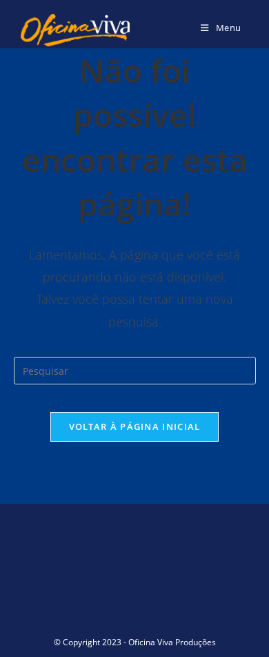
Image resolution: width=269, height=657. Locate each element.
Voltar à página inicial (135, 426)
